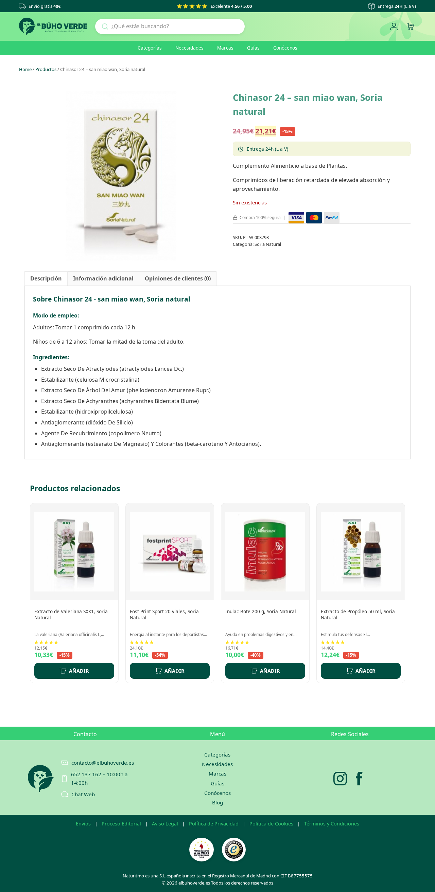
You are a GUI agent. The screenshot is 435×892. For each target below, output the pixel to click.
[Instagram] (340, 778)
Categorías (150, 47)
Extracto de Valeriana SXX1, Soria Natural (71, 614)
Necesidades (189, 47)
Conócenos (285, 47)
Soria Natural (268, 244)
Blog (217, 802)
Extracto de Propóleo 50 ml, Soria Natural (358, 614)
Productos (45, 69)
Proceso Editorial (121, 823)
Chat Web (83, 794)
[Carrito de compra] (410, 26)
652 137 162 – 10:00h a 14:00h (99, 778)
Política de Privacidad (214, 823)
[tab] (46, 279)
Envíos (83, 823)
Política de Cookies (271, 823)
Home (25, 69)
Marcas (225, 47)
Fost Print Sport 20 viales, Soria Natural (164, 614)
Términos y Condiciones (331, 823)
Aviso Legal (165, 823)
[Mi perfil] (393, 26)
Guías (253, 47)
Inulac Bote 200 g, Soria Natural (260, 611)
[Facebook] (359, 778)
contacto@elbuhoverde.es (102, 762)
